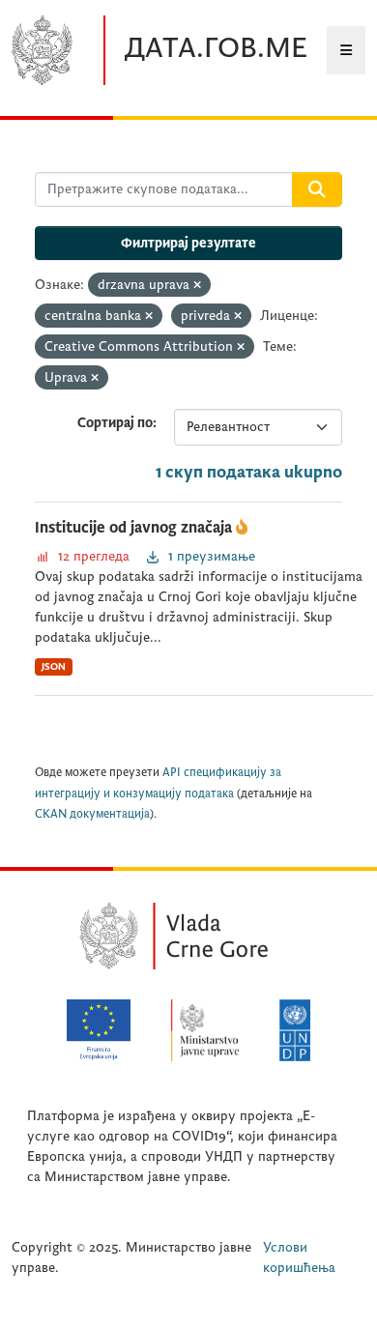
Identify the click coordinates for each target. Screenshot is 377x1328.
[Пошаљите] (317, 189)
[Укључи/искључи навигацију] (346, 50)
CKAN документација (92, 814)
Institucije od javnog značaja (135, 527)
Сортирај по (115, 423)
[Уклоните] (197, 285)
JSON (54, 666)
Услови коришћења (299, 1257)
